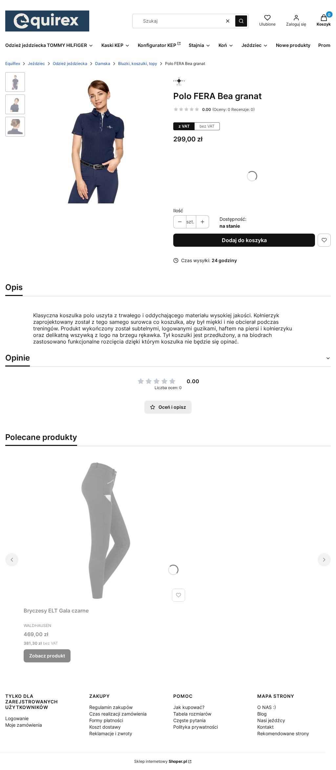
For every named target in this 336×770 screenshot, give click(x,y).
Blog (262, 714)
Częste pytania (189, 720)
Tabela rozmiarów (192, 714)
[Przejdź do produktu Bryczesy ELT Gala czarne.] (106, 530)
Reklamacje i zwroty (110, 733)
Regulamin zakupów (111, 707)
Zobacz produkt (47, 655)
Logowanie (17, 718)
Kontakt (265, 727)
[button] (241, 21)
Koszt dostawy (105, 727)
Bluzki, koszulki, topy (137, 63)
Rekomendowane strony (283, 733)
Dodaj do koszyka (244, 240)
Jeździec (36, 63)
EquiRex (12, 63)
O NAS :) (266, 707)
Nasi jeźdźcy (271, 720)
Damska (102, 63)
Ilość (178, 210)
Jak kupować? (188, 707)
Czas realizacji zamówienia (118, 714)
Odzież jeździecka (70, 63)
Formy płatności (106, 720)
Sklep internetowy (160, 761)
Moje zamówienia (23, 725)
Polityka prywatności (195, 727)
